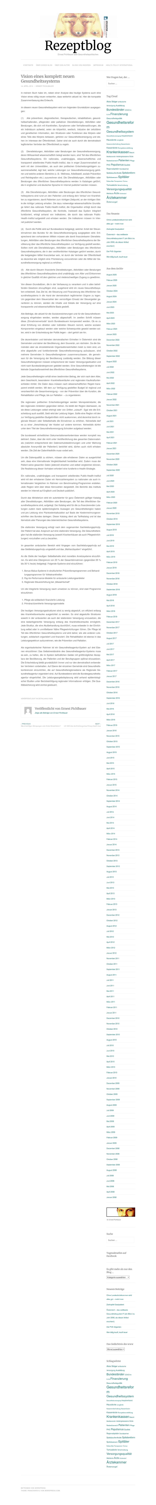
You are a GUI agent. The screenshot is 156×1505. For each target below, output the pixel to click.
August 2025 (112, 274)
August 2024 (112, 296)
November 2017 (113, 627)
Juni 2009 (110, 1116)
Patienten (123, 160)
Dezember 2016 (113, 681)
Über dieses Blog (44, 65)
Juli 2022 (110, 367)
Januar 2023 (111, 334)
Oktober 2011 (112, 964)
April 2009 (110, 1126)
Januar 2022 (111, 399)
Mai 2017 (110, 654)
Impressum (98, 65)
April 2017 (110, 660)
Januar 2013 (111, 909)
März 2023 (111, 323)
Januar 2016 (111, 730)
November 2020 (113, 459)
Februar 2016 (112, 725)
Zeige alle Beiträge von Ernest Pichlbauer (51, 712)
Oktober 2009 (112, 1094)
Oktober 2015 (112, 741)
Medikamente (111, 156)
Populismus (117, 164)
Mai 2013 (110, 887)
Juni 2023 (110, 307)
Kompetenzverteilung (125, 148)
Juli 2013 (110, 877)
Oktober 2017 (112, 632)
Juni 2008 (110, 1181)
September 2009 (113, 1099)
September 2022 (113, 356)
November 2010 (113, 1023)
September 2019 (113, 524)
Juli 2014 (110, 812)
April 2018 (110, 605)
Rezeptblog (78, 45)
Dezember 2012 (113, 915)
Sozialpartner (124, 169)
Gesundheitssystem (120, 131)
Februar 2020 (112, 502)
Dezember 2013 (113, 850)
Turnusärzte (112, 185)
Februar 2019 (112, 562)
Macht (132, 152)
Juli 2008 (110, 1175)
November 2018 (113, 578)
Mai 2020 (110, 486)
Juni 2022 (110, 372)
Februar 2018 (112, 616)
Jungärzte (120, 140)
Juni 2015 (110, 757)
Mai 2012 (110, 936)
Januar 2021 (111, 448)
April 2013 (110, 893)
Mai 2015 (110, 763)
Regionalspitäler (113, 168)
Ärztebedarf (123, 193)
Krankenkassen (118, 151)
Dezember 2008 (113, 1148)
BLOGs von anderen (81, 65)
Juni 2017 (110, 649)
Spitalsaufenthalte (114, 172)
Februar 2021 (112, 442)
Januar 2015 (111, 784)
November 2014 (113, 790)
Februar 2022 (112, 394)
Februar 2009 (112, 1137)
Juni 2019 (110, 540)
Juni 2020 (110, 480)
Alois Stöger (112, 101)
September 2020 (113, 470)
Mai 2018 (110, 600)
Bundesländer (115, 109)
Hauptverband (127, 135)
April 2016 (110, 714)
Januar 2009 (111, 1143)
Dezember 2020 (113, 453)
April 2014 (110, 828)
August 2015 (112, 752)
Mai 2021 (110, 432)
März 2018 (111, 611)
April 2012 (110, 942)
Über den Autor (62, 65)
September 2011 (113, 969)
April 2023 (110, 318)
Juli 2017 (110, 643)
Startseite (28, 65)
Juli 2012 (110, 931)
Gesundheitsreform (120, 124)
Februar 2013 (112, 904)
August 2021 (112, 415)
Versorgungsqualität (119, 189)
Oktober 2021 (112, 410)
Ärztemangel (112, 201)
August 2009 (112, 1105)
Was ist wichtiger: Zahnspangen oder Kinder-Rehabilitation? (41, 725)
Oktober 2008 (112, 1159)
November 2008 (113, 1153)
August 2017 (112, 638)
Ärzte (116, 193)
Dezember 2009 (113, 1083)
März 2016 (111, 719)
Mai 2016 (110, 708)
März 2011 (111, 1001)
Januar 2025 (111, 285)
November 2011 (113, 958)
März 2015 (111, 774)
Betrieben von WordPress (33, 1488)
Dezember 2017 (113, 622)
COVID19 (128, 110)
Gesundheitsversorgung (114, 136)
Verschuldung (122, 185)
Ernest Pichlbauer (45, 86)
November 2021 (113, 405)
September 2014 (113, 801)
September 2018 (113, 589)
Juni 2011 (110, 985)
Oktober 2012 (112, 920)
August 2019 (112, 529)
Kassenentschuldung (114, 144)
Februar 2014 (112, 839)
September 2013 (113, 866)
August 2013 (112, 871)
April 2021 (110, 437)
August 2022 (112, 361)
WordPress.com (52, 1490)
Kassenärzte (112, 147)
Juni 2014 (110, 817)
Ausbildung (120, 105)
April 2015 (110, 768)
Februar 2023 (112, 329)
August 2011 (112, 974)
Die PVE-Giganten (114, 251)
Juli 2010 (110, 1045)
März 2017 (111, 665)
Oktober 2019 (112, 519)
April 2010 (110, 1061)
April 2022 (110, 383)
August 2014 (112, 806)
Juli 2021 (110, 421)
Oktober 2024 (112, 291)
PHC (108, 164)
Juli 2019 (110, 535)
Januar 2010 (111, 1077)
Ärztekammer (117, 197)
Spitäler (123, 176)
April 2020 (110, 491)
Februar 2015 (112, 779)
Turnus (125, 181)
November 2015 (113, 736)
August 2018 (112, 594)
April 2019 (110, 551)
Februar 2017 (112, 670)
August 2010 (112, 1039)
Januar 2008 (111, 1197)
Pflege (132, 160)
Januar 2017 (111, 676)
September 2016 (113, 698)
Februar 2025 (112, 280)
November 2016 (113, 687)
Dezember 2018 (113, 573)
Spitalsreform (128, 172)
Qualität (127, 165)
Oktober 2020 (112, 464)
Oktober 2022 (112, 350)
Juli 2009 (110, 1110)
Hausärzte (111, 139)
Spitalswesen (112, 177)
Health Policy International (119, 65)
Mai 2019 (110, 546)
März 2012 (111, 947)
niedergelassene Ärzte (124, 156)
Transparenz (118, 181)
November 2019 (113, 513)
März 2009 (111, 1132)
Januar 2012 (111, 953)
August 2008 (112, 1170)
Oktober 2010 (112, 1029)
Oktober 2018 (112, 584)
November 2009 (113, 1088)
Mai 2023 (110, 312)
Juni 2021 (110, 426)
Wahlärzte (110, 193)
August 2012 (112, 926)
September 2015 (113, 746)
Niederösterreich (112, 160)
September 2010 (113, 1034)
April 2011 (110, 996)
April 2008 (110, 1191)
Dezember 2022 (113, 339)
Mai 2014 (110, 822)
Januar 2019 (111, 567)
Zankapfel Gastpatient (115, 229)
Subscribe (110, 181)
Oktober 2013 (112, 860)
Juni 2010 (110, 1050)
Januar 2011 (111, 1012)
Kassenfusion (125, 144)
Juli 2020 (110, 475)
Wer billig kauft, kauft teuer (117, 256)
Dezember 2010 (113, 1018)
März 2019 (111, 556)
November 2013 (113, 855)
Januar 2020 (111, 508)
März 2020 (111, 497)
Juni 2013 (110, 882)
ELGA (108, 114)
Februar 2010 (112, 1072)
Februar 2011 (112, 1007)
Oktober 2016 (112, 692)
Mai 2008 (110, 1186)
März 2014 (111, 833)
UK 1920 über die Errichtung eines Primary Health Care (82, 725)
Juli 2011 (110, 980)
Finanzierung (119, 114)
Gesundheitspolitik (114, 118)
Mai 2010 (110, 1056)
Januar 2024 (111, 301)
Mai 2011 (110, 991)
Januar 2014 (111, 844)
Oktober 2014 (112, 795)
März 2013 (111, 898)
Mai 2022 (110, 377)
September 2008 (113, 1164)
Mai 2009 (110, 1121)
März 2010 (111, 1067)
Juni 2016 (110, 703)
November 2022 (113, 345)
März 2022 (111, 388)
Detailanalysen (45, 698)
